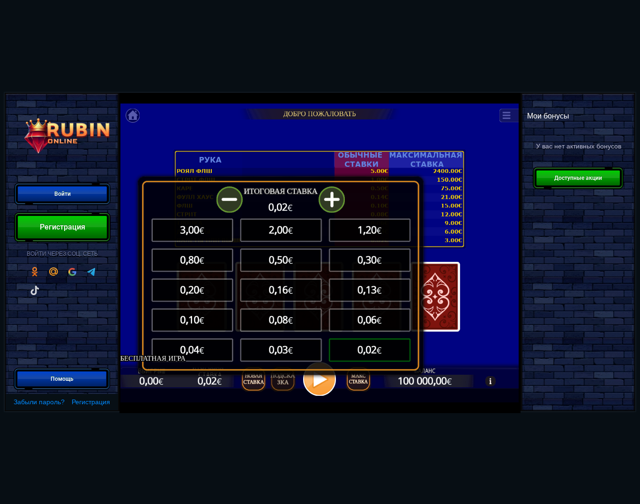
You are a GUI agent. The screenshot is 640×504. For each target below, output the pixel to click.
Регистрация (91, 402)
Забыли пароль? (39, 402)
